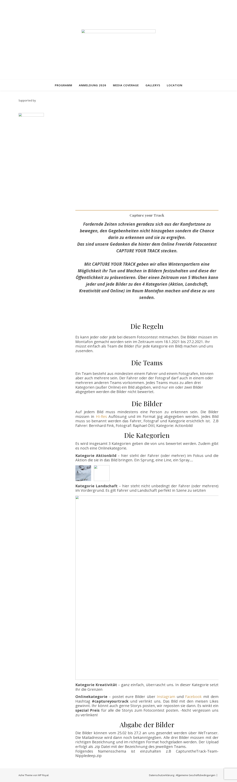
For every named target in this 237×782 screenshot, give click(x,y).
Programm (63, 85)
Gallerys (153, 85)
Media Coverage (126, 85)
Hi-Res (101, 416)
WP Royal (43, 775)
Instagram (167, 696)
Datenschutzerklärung (161, 775)
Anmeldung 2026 (92, 85)
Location (174, 85)
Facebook (194, 696)
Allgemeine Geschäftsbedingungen (195, 775)
